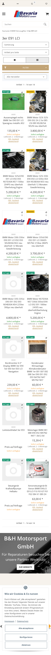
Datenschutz (22, 621)
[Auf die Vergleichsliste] (22, 92)
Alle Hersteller (13, 77)
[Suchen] (46, 24)
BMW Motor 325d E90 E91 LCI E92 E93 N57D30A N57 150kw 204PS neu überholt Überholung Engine (13, 182)
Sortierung (9, 44)
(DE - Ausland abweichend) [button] (13, 140)
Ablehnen (26, 645)
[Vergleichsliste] (32, 4)
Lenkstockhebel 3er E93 (13, 430)
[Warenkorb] (47, 14)
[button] (18, 3)
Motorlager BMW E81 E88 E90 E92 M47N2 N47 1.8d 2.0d (38, 433)
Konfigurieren (26, 637)
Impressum (9, 621)
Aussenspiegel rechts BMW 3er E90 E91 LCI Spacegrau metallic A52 (13, 120)
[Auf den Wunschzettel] (22, 95)
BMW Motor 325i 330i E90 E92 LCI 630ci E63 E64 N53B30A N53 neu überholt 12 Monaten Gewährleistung (37, 182)
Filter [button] (26, 67)
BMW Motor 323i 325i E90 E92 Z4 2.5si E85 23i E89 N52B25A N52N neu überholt (37, 121)
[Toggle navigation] (3, 14)
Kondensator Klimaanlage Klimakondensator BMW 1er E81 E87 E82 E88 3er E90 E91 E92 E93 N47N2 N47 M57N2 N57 (37, 371)
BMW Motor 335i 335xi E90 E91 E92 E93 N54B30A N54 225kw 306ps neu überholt (13, 303)
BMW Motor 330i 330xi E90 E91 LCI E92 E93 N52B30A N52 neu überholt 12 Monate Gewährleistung (13, 243)
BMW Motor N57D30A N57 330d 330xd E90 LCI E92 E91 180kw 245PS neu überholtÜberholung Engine (37, 305)
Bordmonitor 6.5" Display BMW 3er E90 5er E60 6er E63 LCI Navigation (13, 367)
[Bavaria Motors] (25, 14)
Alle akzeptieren (26, 628)
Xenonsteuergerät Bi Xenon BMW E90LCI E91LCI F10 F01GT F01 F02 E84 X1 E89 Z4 (37, 489)
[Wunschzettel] (46, 4)
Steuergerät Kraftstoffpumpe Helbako (13, 488)
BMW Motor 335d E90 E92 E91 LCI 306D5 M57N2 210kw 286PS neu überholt (37, 241)
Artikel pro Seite (11, 52)
